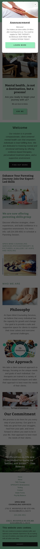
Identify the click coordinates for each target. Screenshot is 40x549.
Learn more (20, 45)
